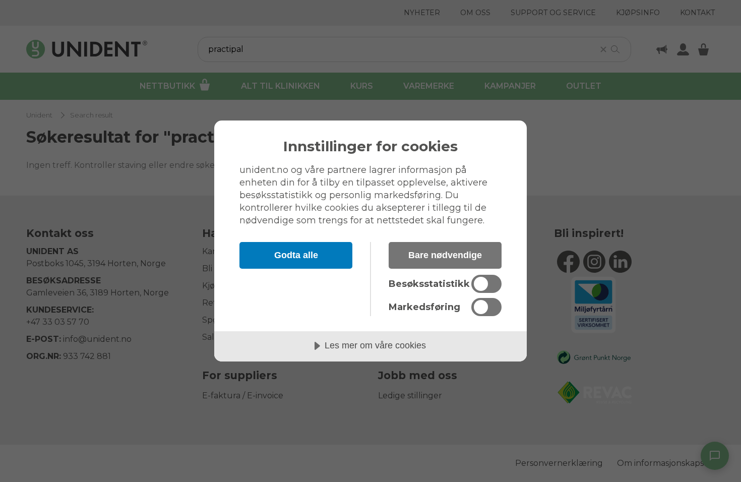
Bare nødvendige (445, 255)
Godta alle (296, 255)
